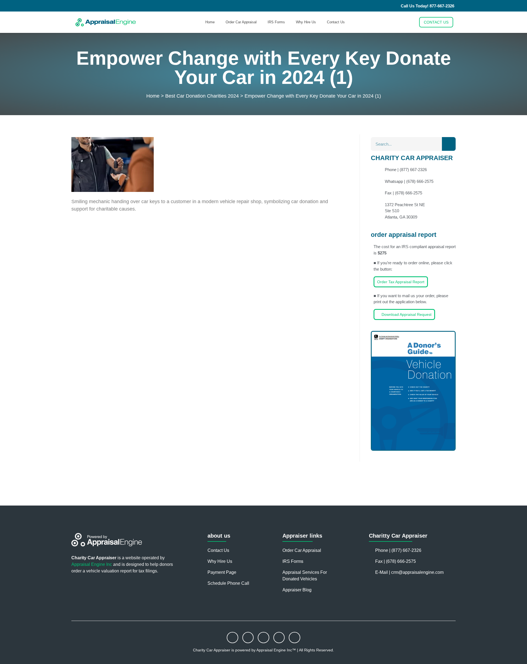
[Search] (449, 144)
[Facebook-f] (232, 637)
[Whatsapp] (263, 637)
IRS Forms (276, 22)
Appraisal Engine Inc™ (276, 650)
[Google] (294, 637)
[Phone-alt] (279, 637)
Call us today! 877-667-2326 (427, 6)
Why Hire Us (306, 22)
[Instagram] (248, 637)
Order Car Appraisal (241, 22)
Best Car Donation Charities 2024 (202, 96)
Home (210, 22)
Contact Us (336, 22)
